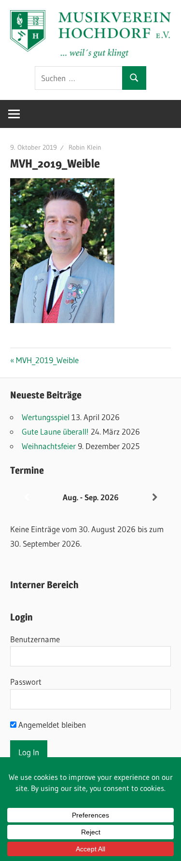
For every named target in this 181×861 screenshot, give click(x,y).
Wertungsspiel (46, 417)
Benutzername (35, 639)
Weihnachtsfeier (49, 446)
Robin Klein (85, 147)
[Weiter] (155, 497)
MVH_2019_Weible (47, 360)
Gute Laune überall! (55, 431)
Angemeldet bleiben (51, 725)
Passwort (26, 682)
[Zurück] (26, 497)
